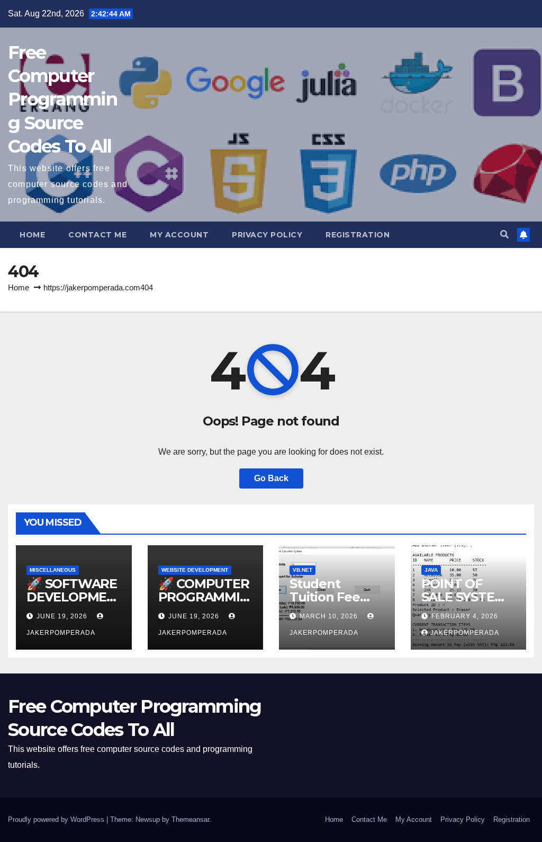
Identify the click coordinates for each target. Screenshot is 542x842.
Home (32, 235)
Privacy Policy (267, 235)
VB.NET (302, 570)
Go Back (271, 478)
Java (431, 570)
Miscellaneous (53, 570)
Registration (358, 235)
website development (194, 570)
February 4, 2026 (464, 616)
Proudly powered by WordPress (57, 819)
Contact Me (97, 235)
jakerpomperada (464, 632)
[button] (504, 234)
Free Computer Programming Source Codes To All (62, 99)
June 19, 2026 (63, 616)
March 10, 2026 (330, 616)
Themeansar (190, 819)
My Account (179, 235)
